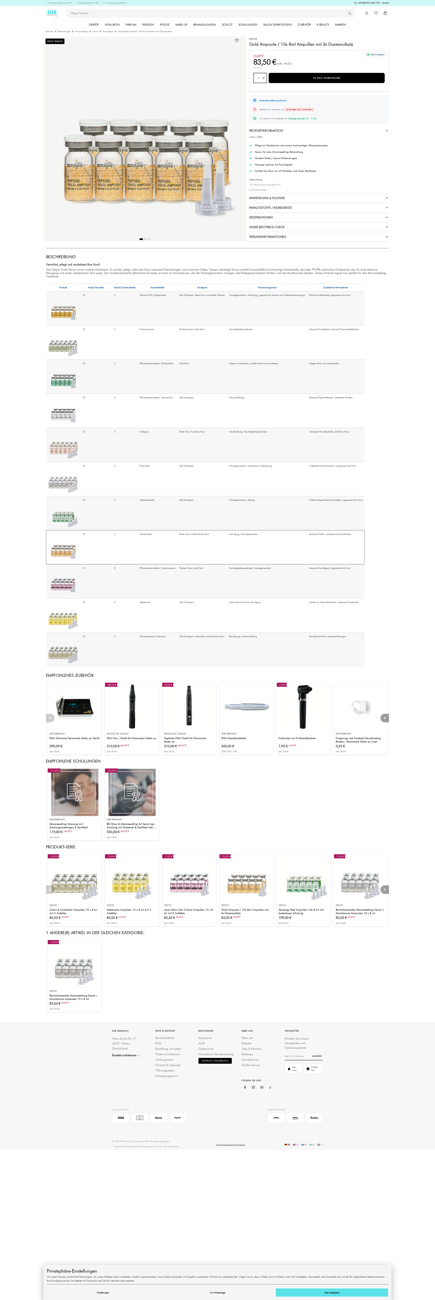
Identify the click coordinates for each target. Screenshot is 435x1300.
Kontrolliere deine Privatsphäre (230, 1144)
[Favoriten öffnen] (376, 13)
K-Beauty (323, 24)
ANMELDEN (317, 1056)
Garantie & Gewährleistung (215, 1054)
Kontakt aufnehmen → (126, 1055)
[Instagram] (253, 1087)
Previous (50, 718)
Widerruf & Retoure (167, 1054)
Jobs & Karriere (251, 1048)
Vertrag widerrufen (215, 1060)
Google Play (314, 1069)
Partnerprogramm (166, 1076)
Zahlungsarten (164, 1059)
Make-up (181, 24)
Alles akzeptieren (332, 1292)
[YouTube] (262, 1087)
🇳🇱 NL (320, 1144)
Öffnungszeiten (164, 1070)
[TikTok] (270, 1087)
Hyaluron (112, 24)
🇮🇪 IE (312, 1144)
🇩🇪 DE (287, 1144)
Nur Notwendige (217, 1292)
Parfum (131, 24)
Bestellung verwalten (168, 1048)
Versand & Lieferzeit (167, 1065)
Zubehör (304, 24)
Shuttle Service (251, 1065)
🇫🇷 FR (304, 1144)
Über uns (247, 1038)
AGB (201, 1043)
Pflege (165, 24)
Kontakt (385, 3)
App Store (294, 1069)
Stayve (253, 39)
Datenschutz (206, 1048)
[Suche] (349, 13)
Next (384, 718)
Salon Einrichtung (277, 24)
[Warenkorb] (385, 13)
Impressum (205, 1038)
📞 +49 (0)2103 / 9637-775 (367, 3)
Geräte (94, 24)
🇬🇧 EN (296, 1144)
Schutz (227, 24)
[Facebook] (245, 1087)
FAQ (158, 1043)
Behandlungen (204, 24)
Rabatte (246, 1043)
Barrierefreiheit (164, 1038)
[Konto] (366, 13)
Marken (340, 24)
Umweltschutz (250, 1059)
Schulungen (247, 24)
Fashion (148, 24)
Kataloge (247, 1054)
